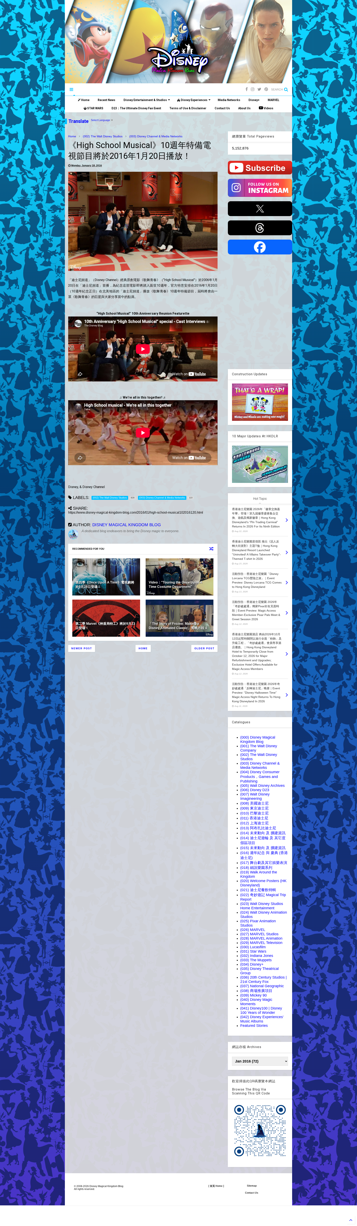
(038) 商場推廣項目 (256, 991)
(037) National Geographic (262, 986)
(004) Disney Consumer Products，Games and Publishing (260, 776)
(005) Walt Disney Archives (262, 786)
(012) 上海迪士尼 (254, 823)
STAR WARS (95, 108)
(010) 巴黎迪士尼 (254, 813)
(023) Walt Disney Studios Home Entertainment (261, 906)
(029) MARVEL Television (261, 943)
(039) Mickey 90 (253, 995)
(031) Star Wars (253, 951)
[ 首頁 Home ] (216, 1186)
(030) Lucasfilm (253, 947)
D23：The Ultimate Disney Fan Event (136, 108)
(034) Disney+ (252, 964)
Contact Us (222, 108)
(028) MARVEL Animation (261, 938)
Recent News (106, 100)
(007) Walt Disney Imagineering (255, 796)
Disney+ (254, 100)
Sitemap (252, 1185)
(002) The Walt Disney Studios (103, 136)
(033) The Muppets (256, 960)
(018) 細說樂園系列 (256, 868)
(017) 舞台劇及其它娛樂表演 (263, 863)
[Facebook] (246, 89)
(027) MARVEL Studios (259, 934)
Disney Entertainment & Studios (145, 100)
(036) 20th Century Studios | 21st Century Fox (263, 979)
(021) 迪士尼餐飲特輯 (258, 890)
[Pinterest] (266, 89)
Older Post (204, 648)
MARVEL (273, 100)
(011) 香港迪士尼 (254, 818)
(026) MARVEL (252, 930)
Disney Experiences (193, 100)
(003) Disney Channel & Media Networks (155, 136)
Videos (268, 108)
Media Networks (229, 100)
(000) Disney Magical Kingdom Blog (257, 739)
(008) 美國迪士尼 (254, 803)
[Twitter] (259, 89)
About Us (244, 108)
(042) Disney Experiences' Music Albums (261, 1019)
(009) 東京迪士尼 (254, 808)
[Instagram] (252, 89)
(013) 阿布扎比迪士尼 (258, 828)
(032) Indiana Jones (256, 956)
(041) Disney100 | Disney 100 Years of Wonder (261, 1010)
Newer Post (81, 648)
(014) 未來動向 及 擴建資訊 (263, 833)
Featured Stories (254, 1026)
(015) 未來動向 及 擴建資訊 (263, 848)
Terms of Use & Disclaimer (187, 108)
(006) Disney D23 (254, 790)
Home (85, 100)
